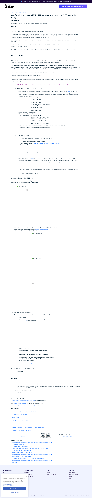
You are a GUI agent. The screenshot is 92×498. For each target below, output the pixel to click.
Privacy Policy (71, 495)
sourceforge (41, 229)
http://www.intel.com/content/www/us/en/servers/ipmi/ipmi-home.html (27, 406)
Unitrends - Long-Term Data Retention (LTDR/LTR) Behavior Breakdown (28, 458)
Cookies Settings (86, 495)
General (24, 12)
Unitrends (18, 12)
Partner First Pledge (73, 474)
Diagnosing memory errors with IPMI (19, 424)
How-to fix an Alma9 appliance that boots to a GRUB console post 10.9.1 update (30, 448)
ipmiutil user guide (30, 363)
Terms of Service (78, 495)
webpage (46, 229)
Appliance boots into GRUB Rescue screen (21, 456)
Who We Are (72, 472)
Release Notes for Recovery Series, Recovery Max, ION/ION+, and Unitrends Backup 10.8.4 (32, 454)
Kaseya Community (28, 476)
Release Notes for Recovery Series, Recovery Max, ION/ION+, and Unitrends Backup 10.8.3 (32, 442)
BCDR (3, 472)
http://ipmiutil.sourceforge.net (20, 403)
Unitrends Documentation (18, 444)
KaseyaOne (26, 472)
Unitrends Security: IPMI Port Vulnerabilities (21, 430)
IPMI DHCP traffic (15, 417)
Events (70, 476)
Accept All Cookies (14, 488)
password (55, 93)
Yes (44, 435)
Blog (70, 478)
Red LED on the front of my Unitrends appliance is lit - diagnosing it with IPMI (28, 427)
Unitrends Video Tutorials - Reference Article (22, 446)
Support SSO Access (51, 474)
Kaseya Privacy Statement (8, 485)
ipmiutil (36, 229)
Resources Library (73, 480)
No (49, 435)
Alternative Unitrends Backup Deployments (22, 452)
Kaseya (12, 12)
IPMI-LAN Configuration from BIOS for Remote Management (46, 143)
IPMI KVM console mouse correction (19, 420)
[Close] (26, 476)
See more (14, 462)
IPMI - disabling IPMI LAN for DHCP (19, 414)
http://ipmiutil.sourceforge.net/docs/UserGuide (24, 400)
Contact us (22, 436)
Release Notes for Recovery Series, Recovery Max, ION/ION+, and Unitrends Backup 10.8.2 (32, 460)
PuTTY (68, 91)
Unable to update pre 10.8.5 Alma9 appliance (22, 450)
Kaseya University (28, 474)
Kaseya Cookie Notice (7, 484)
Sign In (48, 472)
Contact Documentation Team (69, 436)
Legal (66, 495)
